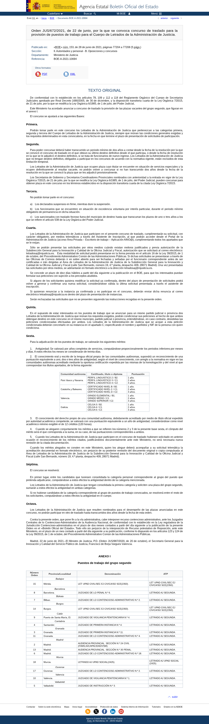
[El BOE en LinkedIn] (112, 713)
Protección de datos (109, 707)
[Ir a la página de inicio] (118, 7)
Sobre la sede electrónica (49, 707)
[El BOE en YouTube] (121, 713)
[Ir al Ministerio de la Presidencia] (51, 6)
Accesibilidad (91, 707)
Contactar (30, 707)
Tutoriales (156, 707)
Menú (154, 13)
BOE (52, 18)
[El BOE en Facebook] (104, 713)
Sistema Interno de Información (135, 707)
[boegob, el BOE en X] (96, 713)
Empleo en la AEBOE (173, 707)
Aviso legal (77, 707)
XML (72, 74)
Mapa (66, 707)
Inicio (44, 18)
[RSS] (87, 713)
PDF (44, 74)
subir (175, 696)
